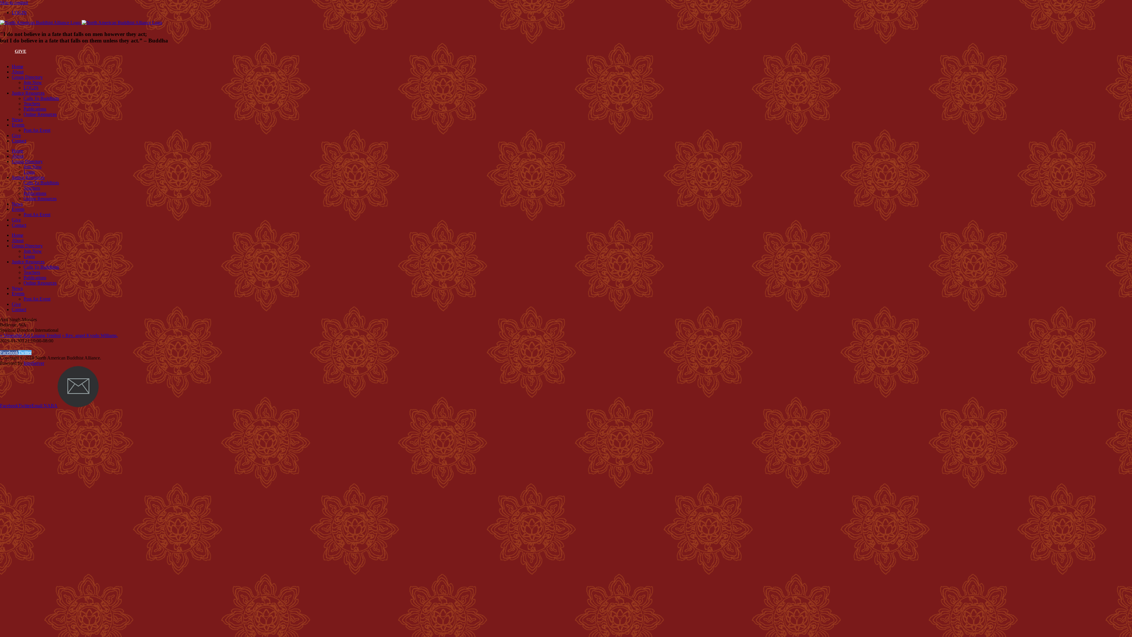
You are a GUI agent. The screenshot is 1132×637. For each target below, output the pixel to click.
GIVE (20, 51)
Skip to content (14, 2)
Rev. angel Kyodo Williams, (90, 335)
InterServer (34, 363)
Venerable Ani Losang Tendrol (30, 335)
